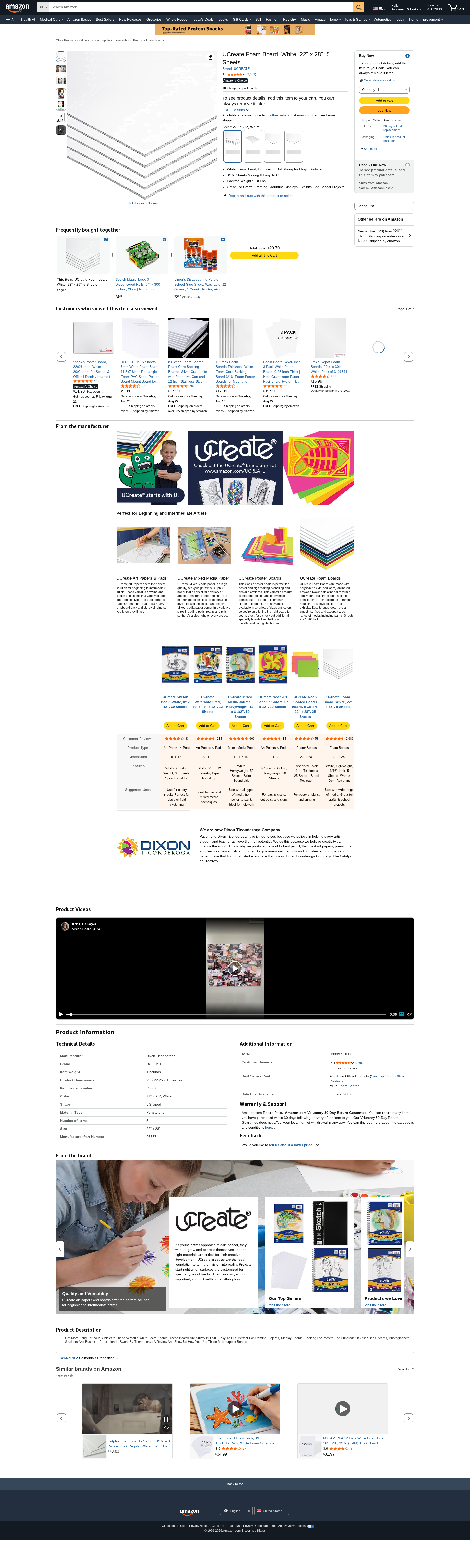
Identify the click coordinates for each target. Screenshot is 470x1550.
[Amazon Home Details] (340, 19)
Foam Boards (155, 40)
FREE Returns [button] (234, 110)
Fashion (272, 19)
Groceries (154, 19)
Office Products (66, 40)
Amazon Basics (79, 19)
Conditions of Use (174, 1526)
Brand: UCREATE (236, 69)
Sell (258, 19)
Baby (400, 19)
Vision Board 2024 (86, 929)
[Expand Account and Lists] (421, 9)
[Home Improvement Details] (442, 19)
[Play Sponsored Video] (235, 1409)
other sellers (279, 115)
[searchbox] (201, 7)
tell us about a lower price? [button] (292, 1145)
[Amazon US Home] (189, 1513)
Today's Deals (202, 19)
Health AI (28, 19)
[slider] (226, 1014)
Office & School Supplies (95, 40)
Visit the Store (279, 1305)
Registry (289, 19)
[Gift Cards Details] (251, 19)
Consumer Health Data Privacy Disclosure (240, 1526)
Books (223, 19)
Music (305, 19)
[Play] (60, 1014)
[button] (11, 19)
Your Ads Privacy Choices (288, 1526)
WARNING (68, 1358)
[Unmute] (409, 1014)
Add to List (365, 206)
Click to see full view (142, 203)
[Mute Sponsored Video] (166, 1428)
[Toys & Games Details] (369, 19)
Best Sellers (105, 19)
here (268, 1127)
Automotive (382, 19)
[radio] (61, 57)
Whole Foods (176, 19)
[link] (142, 255)
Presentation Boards (129, 40)
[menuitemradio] (401, 1014)
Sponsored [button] (62, 1375)
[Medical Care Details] (63, 19)
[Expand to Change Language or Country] (385, 9)
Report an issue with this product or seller (260, 196)
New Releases (130, 19)
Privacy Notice (198, 1526)
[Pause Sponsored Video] (166, 1419)
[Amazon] (18, 7)
